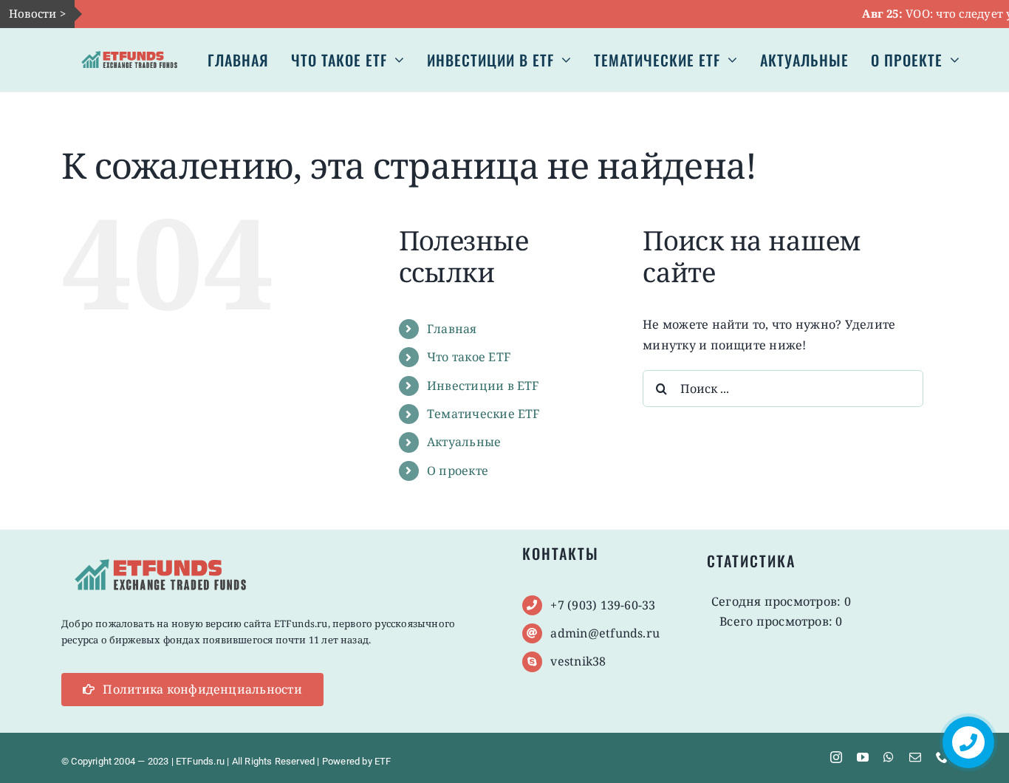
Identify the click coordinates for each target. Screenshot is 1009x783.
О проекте (457, 470)
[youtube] (863, 757)
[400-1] (129, 49)
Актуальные (464, 442)
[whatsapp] (888, 757)
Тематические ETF (483, 414)
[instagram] (836, 757)
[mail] (915, 757)
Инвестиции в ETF (483, 385)
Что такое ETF (468, 357)
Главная (452, 329)
